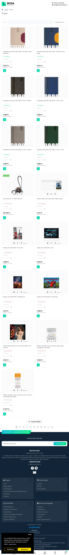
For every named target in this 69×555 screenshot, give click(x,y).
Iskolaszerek (41, 509)
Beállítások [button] (10, 549)
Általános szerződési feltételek (13, 514)
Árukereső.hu (34, 530)
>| (52, 427)
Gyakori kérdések (9, 519)
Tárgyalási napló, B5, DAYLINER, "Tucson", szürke (17, 149)
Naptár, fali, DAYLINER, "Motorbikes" (47, 296)
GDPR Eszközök (8, 507)
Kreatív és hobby (42, 512)
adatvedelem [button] (12, 544)
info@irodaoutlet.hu (60, 5)
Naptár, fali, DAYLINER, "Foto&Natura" (14, 296)
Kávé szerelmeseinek (43, 519)
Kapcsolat (7, 494)
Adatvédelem (8, 512)
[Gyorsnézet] (12, 46)
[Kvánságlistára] (23, 46)
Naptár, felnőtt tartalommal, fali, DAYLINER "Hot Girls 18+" (17, 346)
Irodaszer (40, 507)
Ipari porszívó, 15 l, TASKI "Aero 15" (12, 198)
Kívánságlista (8, 489)
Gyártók (39, 484)
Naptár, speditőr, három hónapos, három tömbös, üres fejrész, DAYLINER (17, 395)
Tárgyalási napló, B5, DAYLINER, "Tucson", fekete (17, 100)
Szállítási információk (10, 509)
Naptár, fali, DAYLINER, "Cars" (45, 247)
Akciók (39, 486)
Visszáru (6, 496)
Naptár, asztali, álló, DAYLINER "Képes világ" (49, 198)
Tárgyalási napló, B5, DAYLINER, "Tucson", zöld (50, 149)
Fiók (5, 484)
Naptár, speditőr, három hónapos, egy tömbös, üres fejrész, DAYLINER (50, 346)
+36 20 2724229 (58, 3)
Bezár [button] (30, 534)
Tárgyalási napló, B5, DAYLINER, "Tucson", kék (50, 100)
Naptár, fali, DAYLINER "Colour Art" (13, 247)
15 (4, 22)
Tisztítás (39, 517)
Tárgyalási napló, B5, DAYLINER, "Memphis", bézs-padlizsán (17, 52)
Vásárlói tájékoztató (10, 517)
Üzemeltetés (41, 514)
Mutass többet (36, 421)
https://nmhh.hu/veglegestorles (34, 548)
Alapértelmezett (59, 22)
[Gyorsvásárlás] (15, 46)
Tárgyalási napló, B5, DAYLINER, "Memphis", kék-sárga (51, 52)
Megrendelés (8, 486)
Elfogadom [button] (24, 549)
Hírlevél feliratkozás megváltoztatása (15, 491)
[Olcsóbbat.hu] (34, 532)
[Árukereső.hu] (34, 526)
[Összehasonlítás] (19, 46)
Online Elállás (41, 489)
